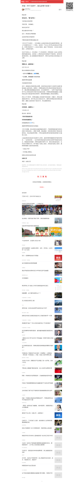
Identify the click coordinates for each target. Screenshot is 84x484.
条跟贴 (42, 187)
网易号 (27, 1)
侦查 (30, 123)
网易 (23, 1)
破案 (35, 73)
